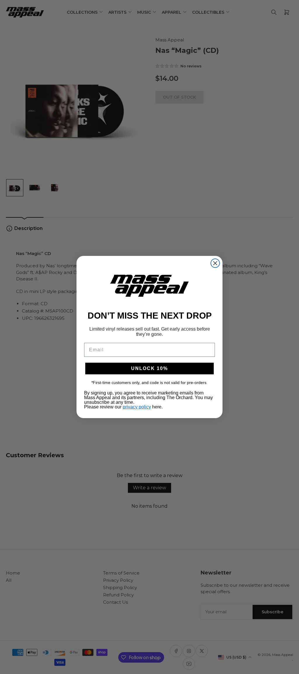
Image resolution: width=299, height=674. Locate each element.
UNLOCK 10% (149, 368)
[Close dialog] (215, 263)
